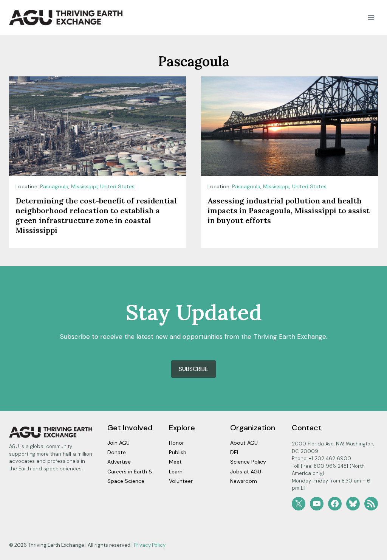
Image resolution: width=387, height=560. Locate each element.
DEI (234, 452)
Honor (176, 442)
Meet (175, 461)
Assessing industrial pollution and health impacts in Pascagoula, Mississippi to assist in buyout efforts (288, 210)
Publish (177, 452)
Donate (116, 452)
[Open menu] (371, 17)
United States (117, 186)
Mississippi (84, 186)
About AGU (244, 442)
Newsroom (243, 481)
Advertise (119, 461)
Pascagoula (54, 186)
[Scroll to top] (368, 552)
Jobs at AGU (245, 471)
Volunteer (181, 481)
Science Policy (248, 461)
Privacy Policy (150, 545)
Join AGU (118, 442)
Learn (176, 471)
